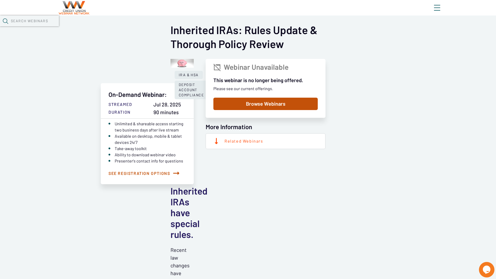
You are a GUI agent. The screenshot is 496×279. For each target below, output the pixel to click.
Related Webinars (243, 141)
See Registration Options (139, 173)
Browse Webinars (265, 104)
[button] (5, 21)
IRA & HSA (189, 75)
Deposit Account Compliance (191, 90)
